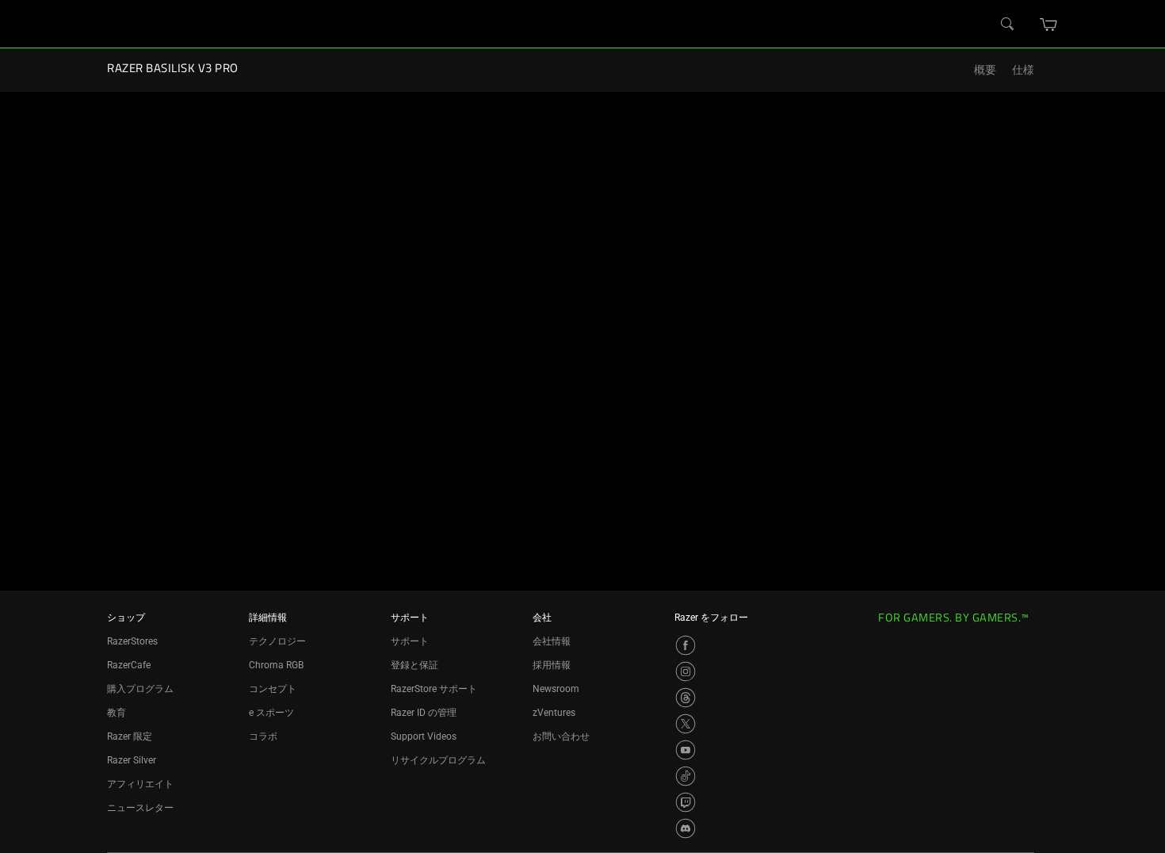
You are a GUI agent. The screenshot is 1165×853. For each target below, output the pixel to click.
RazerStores (132, 641)
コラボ (263, 736)
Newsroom (556, 688)
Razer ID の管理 (423, 712)
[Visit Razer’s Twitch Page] (685, 802)
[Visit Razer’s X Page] (685, 724)
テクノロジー (277, 641)
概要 (985, 70)
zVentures (554, 712)
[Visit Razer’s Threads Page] (685, 698)
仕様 (1023, 70)
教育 (116, 712)
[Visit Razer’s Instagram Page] (685, 671)
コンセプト (272, 688)
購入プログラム (140, 688)
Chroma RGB (276, 665)
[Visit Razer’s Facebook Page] (685, 645)
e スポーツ (271, 712)
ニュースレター (140, 807)
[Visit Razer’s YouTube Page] (685, 750)
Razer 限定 (129, 736)
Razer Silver (131, 760)
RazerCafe (129, 665)
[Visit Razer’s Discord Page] (685, 828)
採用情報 (552, 665)
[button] (1049, 24)
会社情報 (552, 641)
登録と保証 (414, 665)
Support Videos (423, 736)
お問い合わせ (561, 736)
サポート (410, 641)
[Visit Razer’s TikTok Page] (685, 776)
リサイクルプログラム (438, 760)
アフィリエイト (140, 784)
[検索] (1008, 25)
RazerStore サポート (434, 688)
